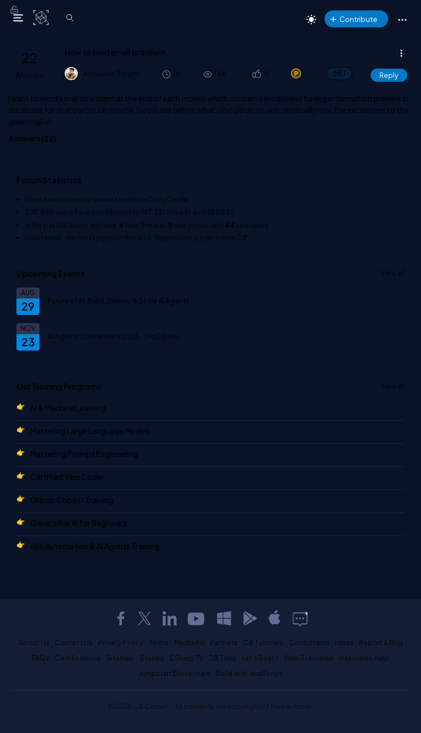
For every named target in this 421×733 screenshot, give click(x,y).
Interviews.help (364, 657)
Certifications (78, 657)
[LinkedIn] (169, 618)
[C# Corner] (42, 17)
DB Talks (222, 657)
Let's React (260, 657)
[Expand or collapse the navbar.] (18, 17)
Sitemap (120, 657)
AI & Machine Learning (68, 408)
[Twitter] (144, 618)
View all (392, 272)
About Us (34, 642)
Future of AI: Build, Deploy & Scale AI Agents (119, 300)
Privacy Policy (121, 642)
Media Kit (189, 642)
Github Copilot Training (71, 500)
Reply (389, 75)
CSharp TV (186, 657)
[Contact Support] (300, 618)
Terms (159, 642)
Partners (223, 642)
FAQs (40, 657)
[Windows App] (224, 618)
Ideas (344, 642)
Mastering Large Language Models (90, 431)
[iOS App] (275, 618)
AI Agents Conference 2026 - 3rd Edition (114, 336)
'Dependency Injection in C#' (201, 237)
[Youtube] (196, 618)
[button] (256, 74)
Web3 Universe (309, 657)
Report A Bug (381, 642)
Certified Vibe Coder (67, 477)
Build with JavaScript (248, 673)
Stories (152, 657)
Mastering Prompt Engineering (84, 454)
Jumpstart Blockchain (174, 673)
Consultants (309, 642)
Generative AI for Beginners (78, 523)
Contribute (358, 19)
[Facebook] (120, 618)
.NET (339, 73)
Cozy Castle (168, 199)
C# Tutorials (263, 642)
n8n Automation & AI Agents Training (95, 546)
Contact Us (74, 642)
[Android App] (249, 618)
